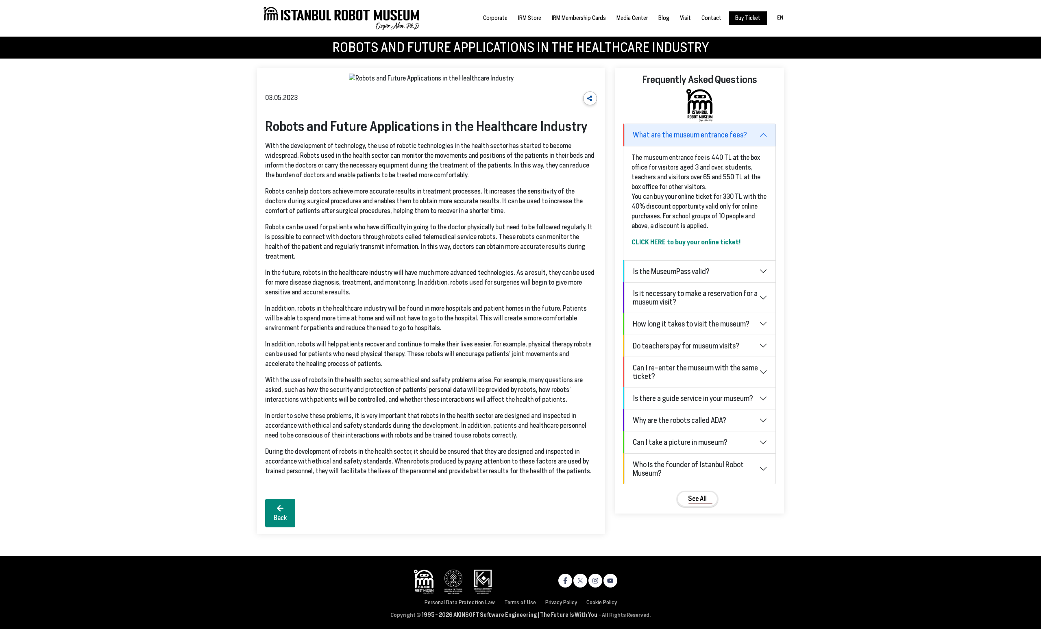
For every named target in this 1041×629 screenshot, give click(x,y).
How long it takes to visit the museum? (691, 324)
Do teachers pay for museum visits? (686, 346)
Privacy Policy (561, 602)
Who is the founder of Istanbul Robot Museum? (688, 468)
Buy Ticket (747, 18)
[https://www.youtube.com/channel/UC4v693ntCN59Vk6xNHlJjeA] (610, 581)
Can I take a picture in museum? (680, 442)
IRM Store (529, 18)
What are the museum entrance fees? (690, 135)
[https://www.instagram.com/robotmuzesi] (595, 581)
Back (280, 518)
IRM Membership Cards (579, 18)
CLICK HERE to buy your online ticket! (686, 242)
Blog (663, 18)
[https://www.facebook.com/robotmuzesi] (565, 581)
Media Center (632, 18)
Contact (711, 18)
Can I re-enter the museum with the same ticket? (695, 372)
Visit (685, 18)
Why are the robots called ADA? (679, 420)
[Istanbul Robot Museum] (342, 18)
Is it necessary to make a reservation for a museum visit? (695, 297)
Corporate (495, 18)
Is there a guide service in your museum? (693, 398)
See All (697, 499)
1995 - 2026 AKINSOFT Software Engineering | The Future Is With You (509, 615)
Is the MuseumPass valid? (671, 271)
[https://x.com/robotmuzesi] (580, 581)
